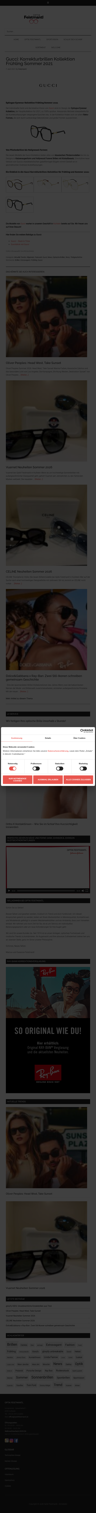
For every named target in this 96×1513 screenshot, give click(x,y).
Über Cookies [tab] (79, 738)
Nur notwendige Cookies (17, 780)
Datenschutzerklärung (58, 751)
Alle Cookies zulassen (78, 780)
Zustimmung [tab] (16, 738)
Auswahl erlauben (48, 780)
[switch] (36, 769)
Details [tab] (48, 738)
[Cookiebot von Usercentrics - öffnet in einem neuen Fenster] (82, 731)
